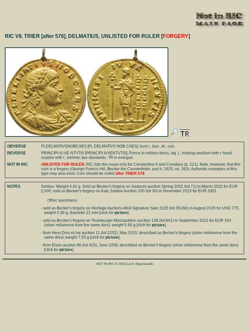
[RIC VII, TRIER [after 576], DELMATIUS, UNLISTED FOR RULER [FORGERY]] (174, 135)
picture (120, 212)
